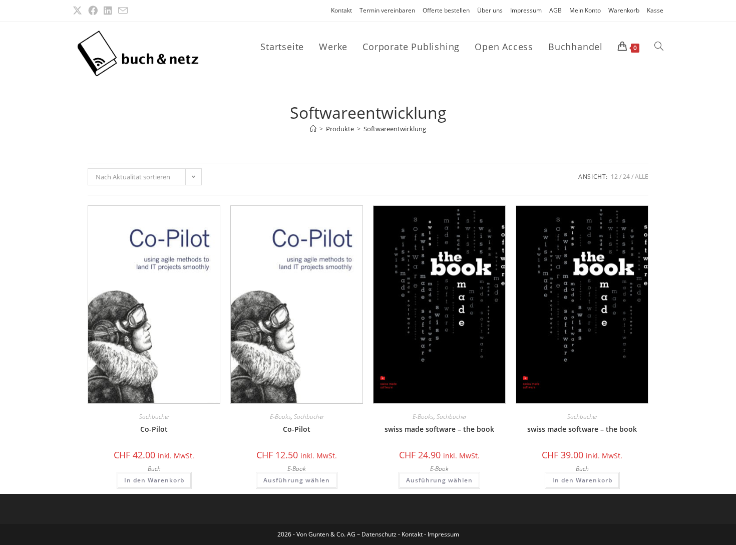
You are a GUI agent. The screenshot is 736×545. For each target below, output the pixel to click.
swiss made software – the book (439, 429)
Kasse (655, 10)
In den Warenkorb (154, 480)
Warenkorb (623, 10)
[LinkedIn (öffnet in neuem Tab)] (108, 11)
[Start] (313, 128)
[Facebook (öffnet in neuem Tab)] (93, 11)
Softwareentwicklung (394, 128)
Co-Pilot (154, 429)
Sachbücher (154, 416)
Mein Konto (585, 10)
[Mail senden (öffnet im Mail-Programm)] (123, 11)
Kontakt (341, 10)
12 (614, 176)
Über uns (490, 10)
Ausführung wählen (296, 480)
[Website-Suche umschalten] (659, 47)
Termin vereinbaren (387, 10)
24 (626, 176)
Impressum (526, 10)
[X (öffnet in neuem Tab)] (79, 11)
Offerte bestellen (446, 10)
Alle (641, 176)
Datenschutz (379, 534)
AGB (555, 10)
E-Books (280, 416)
